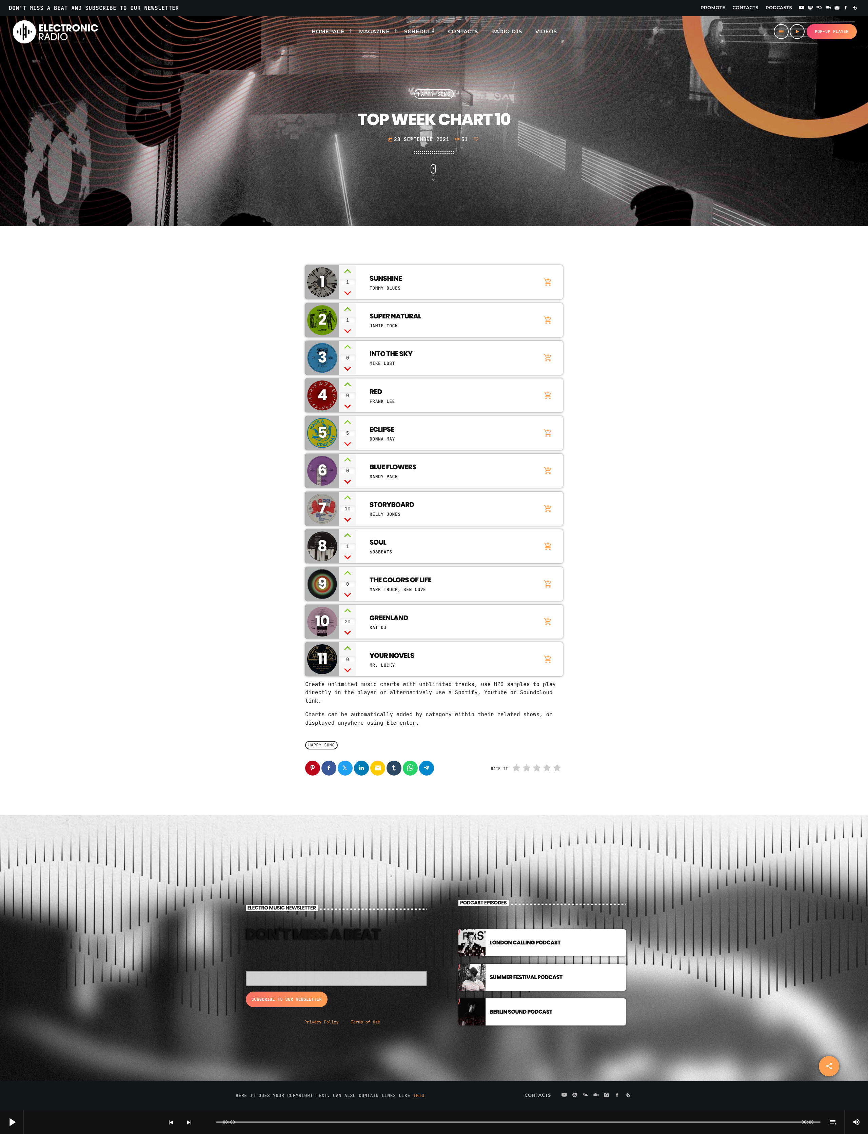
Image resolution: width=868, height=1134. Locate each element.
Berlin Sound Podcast (521, 1012)
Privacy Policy (321, 1022)
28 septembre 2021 (418, 139)
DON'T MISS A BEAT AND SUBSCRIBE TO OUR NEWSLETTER (94, 8)
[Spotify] (810, 8)
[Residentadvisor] (819, 8)
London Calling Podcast (525, 942)
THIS (419, 1095)
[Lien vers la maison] (55, 31)
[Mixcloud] (828, 8)
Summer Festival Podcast (526, 977)
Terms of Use (365, 1022)
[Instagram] (837, 8)
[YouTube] (801, 8)
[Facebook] (846, 8)
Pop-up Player (832, 31)
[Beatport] (854, 8)
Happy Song (434, 94)
